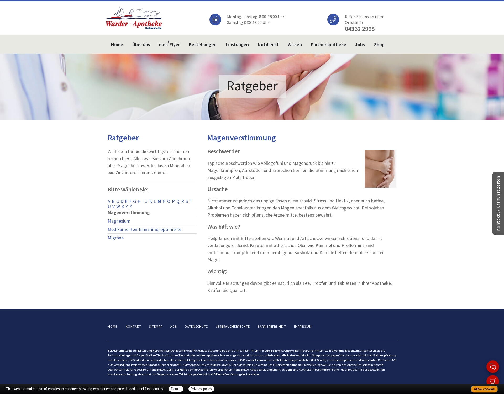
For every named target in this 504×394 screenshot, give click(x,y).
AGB (173, 326)
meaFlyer (169, 44)
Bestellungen (203, 44)
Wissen (295, 44)
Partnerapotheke (328, 44)
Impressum (303, 326)
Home (117, 44)
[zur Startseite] (134, 18)
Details (176, 389)
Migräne (116, 238)
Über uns (141, 44)
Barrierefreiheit (272, 326)
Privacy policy (201, 389)
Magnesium (119, 221)
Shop (379, 44)
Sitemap (155, 326)
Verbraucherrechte (233, 326)
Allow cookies (484, 389)
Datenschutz (196, 326)
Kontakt (133, 326)
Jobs (360, 44)
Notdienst (268, 44)
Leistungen (237, 44)
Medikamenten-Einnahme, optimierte (144, 229)
